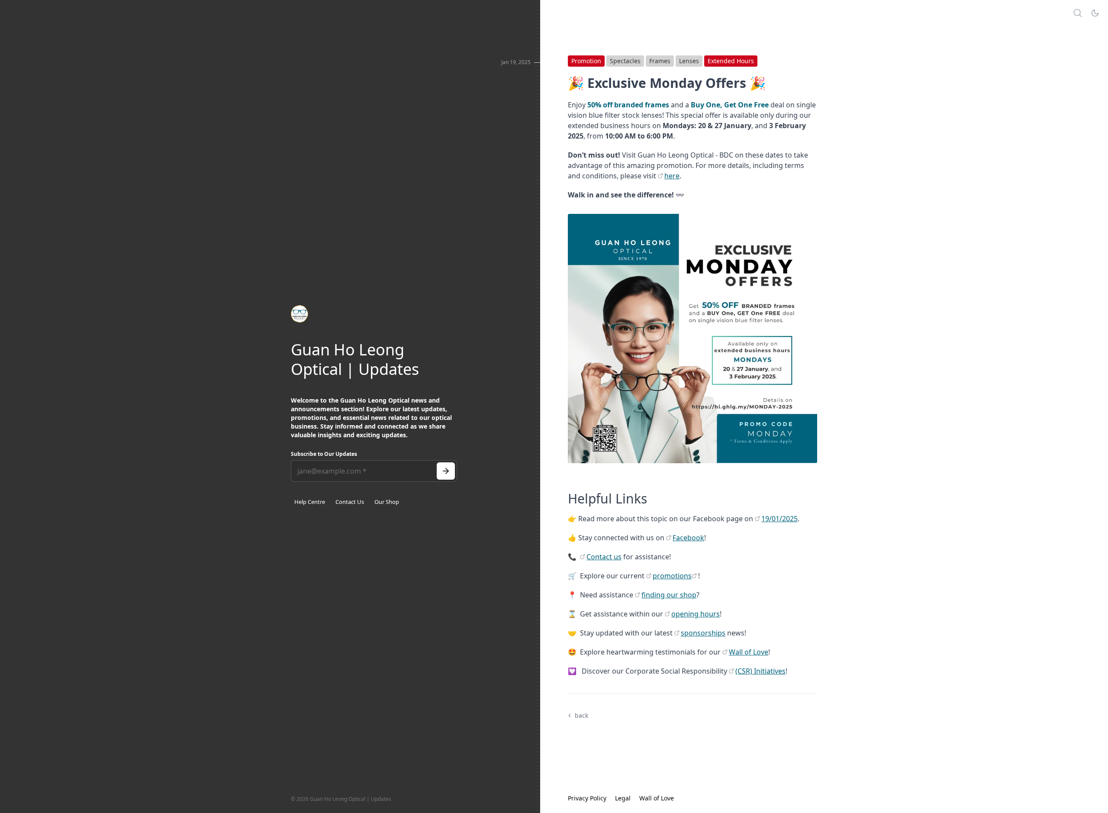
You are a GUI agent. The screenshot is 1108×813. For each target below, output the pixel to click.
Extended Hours (731, 61)
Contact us (604, 556)
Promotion (586, 61)
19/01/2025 (779, 518)
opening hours (695, 614)
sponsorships (703, 633)
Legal (623, 798)
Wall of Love (748, 652)
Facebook (688, 537)
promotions (672, 576)
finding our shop (668, 595)
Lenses (689, 61)
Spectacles (625, 61)
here (672, 176)
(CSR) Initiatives (760, 671)
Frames (659, 61)
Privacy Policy (587, 798)
